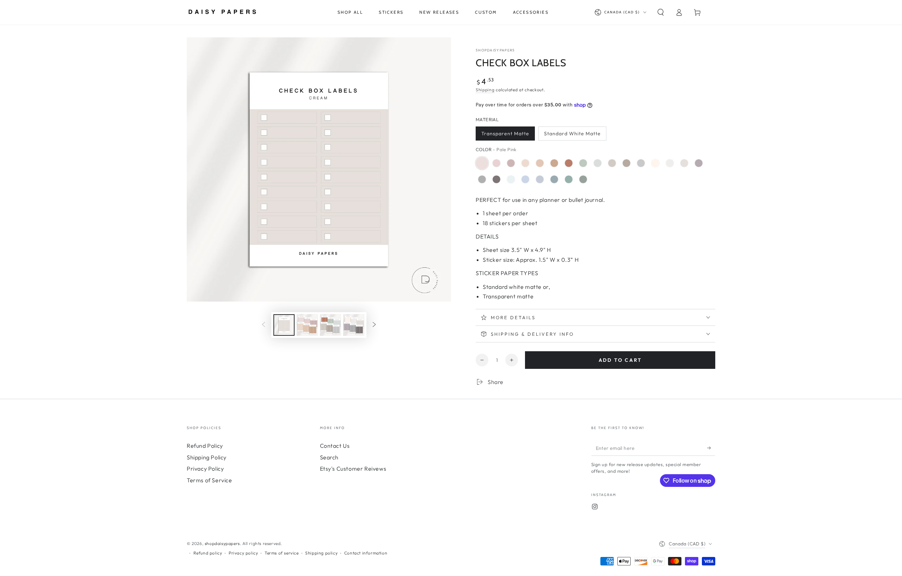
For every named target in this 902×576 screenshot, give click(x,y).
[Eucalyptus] (583, 179)
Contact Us (335, 445)
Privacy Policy (205, 468)
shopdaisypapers (495, 50)
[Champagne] (655, 163)
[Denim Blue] (525, 179)
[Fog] (612, 163)
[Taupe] (626, 163)
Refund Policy (205, 445)
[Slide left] (263, 325)
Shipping (485, 89)
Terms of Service (209, 480)
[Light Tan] (525, 163)
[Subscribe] (711, 448)
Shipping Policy (207, 457)
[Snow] (597, 163)
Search (329, 457)
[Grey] (482, 179)
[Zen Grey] (539, 179)
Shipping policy (321, 553)
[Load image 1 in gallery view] (284, 325)
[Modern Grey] (641, 163)
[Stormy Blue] (554, 179)
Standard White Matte (572, 133)
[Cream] (684, 163)
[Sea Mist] (511, 179)
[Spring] (568, 179)
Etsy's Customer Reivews (353, 468)
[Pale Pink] (482, 163)
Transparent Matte (505, 133)
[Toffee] (554, 163)
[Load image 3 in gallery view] (330, 325)
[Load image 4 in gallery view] (353, 325)
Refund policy (207, 553)
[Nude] (539, 163)
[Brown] (496, 179)
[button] (660, 12)
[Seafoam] (583, 163)
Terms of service (282, 553)
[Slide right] (374, 325)
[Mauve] (511, 163)
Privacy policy (243, 553)
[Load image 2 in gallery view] (307, 325)
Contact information (365, 553)
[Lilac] (698, 163)
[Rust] (568, 163)
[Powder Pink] (496, 163)
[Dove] (669, 163)
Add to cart (620, 360)
